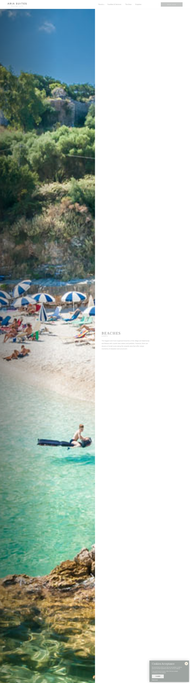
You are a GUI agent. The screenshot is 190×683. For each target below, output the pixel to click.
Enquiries (138, 4)
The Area (128, 4)
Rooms (101, 4)
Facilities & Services (114, 4)
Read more (155, 680)
